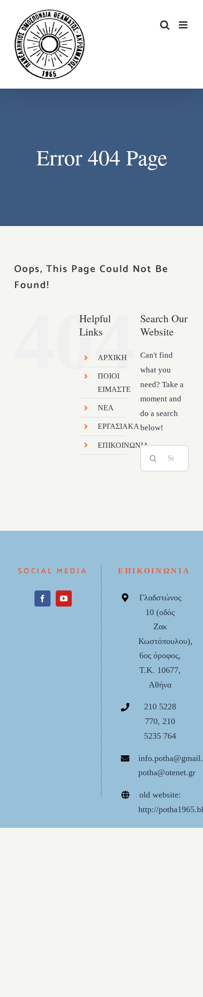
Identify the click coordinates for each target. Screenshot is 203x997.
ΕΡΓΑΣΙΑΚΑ (118, 426)
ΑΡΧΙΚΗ (112, 357)
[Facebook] (42, 612)
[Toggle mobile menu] (184, 25)
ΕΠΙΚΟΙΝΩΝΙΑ (123, 445)
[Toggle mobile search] (164, 25)
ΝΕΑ (106, 408)
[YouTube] (64, 612)
